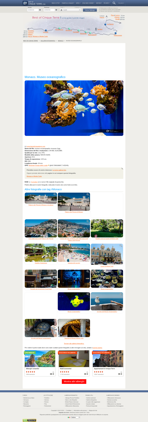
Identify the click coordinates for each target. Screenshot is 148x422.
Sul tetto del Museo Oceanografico (107, 311)
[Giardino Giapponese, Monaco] (41, 253)
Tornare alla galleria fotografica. (74, 343)
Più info (106, 3)
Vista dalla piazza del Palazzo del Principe (40, 238)
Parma (102, 17)
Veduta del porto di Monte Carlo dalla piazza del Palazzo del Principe (74, 239)
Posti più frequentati (91, 406)
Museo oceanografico (74, 289)
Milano (30, 34)
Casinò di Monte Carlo (106, 266)
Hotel (77, 3)
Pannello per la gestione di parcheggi (41, 289)
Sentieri (98, 3)
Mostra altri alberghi (74, 381)
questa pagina (97, 348)
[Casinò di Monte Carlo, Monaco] (107, 254)
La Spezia (110, 24)
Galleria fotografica (91, 400)
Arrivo (30, 7)
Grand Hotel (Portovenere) (72, 404)
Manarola (83, 33)
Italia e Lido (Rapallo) (71, 400)
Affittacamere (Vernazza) (114, 398)
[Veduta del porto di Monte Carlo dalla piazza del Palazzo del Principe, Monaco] (74, 228)
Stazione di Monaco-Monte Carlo (73, 338)
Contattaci (69, 410)
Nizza (30, 36)
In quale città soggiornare (93, 402)
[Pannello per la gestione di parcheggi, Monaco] (41, 279)
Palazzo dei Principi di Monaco (74, 212)
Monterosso (59, 29)
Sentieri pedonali (91, 398)
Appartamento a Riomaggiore (115, 406)
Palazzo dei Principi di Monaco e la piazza (40, 205)
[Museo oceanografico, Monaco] (74, 108)
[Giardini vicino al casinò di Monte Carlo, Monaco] (107, 228)
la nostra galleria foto (59, 170)
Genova (30, 32)
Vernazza (69, 30)
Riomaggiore (92, 35)
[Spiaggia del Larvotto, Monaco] (74, 253)
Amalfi (117, 19)
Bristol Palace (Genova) (71, 402)
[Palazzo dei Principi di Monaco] (74, 202)
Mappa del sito (93, 410)
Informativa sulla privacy (80, 410)
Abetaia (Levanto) (112, 400)
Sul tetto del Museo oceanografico (41, 338)
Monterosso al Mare (28, 398)
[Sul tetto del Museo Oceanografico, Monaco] (107, 301)
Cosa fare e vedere (87, 3)
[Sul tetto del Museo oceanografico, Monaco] (41, 328)
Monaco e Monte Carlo (40, 36)
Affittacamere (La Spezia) (114, 404)
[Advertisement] (74, 60)
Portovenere (118, 35)
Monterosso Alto (111, 402)
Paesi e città (55, 3)
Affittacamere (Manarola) (72, 406)
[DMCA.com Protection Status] (29, 421)
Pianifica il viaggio (67, 3)
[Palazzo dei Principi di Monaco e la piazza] (41, 198)
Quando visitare (90, 404)
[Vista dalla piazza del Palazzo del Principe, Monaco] (41, 228)
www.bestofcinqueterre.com (36, 146)
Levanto (45, 32)
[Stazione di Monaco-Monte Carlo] (74, 328)
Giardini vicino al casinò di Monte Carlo (107, 238)
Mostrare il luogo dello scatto (38, 165)
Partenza (46, 7)
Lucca (117, 15)
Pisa (112, 15)
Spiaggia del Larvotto (74, 263)
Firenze (117, 17)
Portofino (31, 31)
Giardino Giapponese (41, 263)
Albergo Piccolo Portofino (72, 398)
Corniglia (76, 32)
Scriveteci (34, 182)
